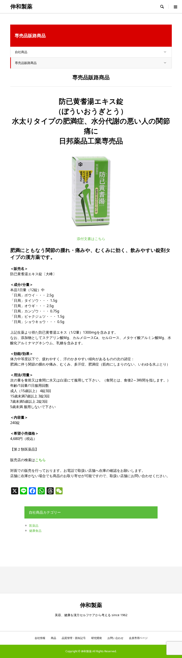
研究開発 (96, 638)
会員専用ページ (138, 638)
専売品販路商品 (26, 63)
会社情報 (40, 638)
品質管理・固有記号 (74, 638)
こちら (40, 459)
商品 (53, 638)
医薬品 (33, 525)
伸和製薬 (21, 6)
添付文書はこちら (91, 238)
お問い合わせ (115, 638)
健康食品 (35, 530)
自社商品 (21, 52)
